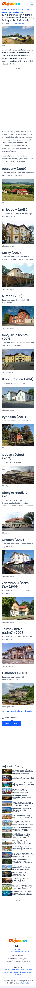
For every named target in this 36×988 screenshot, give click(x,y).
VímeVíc (16, 972)
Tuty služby (25, 983)
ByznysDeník (8, 972)
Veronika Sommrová (18, 23)
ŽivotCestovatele (26, 972)
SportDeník (15, 970)
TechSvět (7, 970)
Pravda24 (29, 970)
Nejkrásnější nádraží (15, 711)
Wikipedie (28, 711)
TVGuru (22, 970)
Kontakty (18, 949)
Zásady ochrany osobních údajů (18, 952)
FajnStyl (18, 975)
